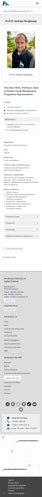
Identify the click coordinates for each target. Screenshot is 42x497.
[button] (37, 3)
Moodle (17, 127)
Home (5, 11)
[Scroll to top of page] (35, 490)
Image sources (10, 257)
